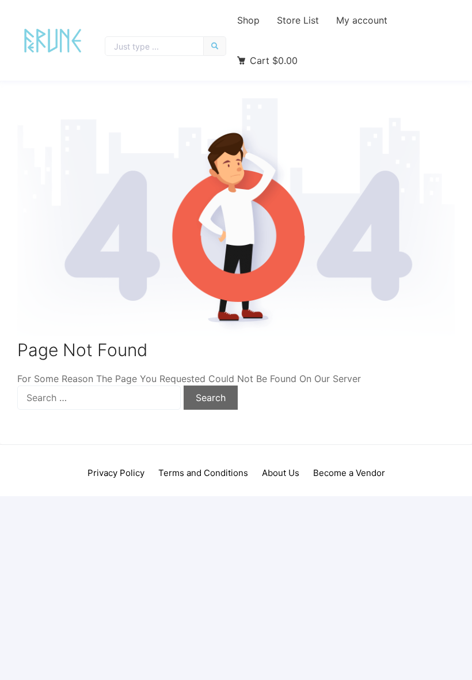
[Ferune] (52, 40)
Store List (298, 20)
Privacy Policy (115, 472)
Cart (274, 60)
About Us (280, 472)
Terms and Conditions (203, 472)
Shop (248, 20)
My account (361, 20)
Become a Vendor (349, 472)
